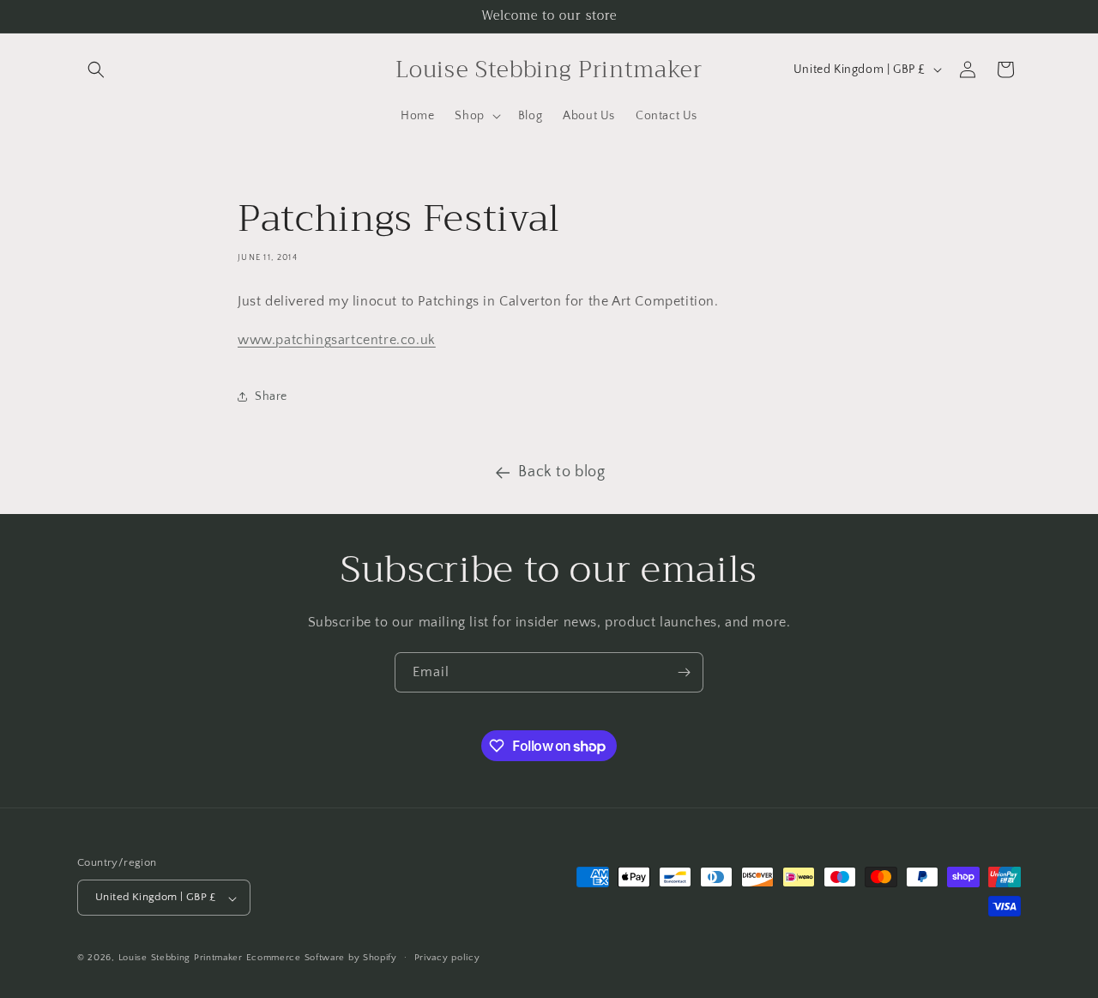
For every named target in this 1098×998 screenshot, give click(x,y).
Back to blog (561, 472)
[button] (96, 69)
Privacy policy (447, 958)
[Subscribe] (684, 672)
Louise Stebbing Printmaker (180, 958)
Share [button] (271, 396)
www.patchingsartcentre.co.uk (337, 340)
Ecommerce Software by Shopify (321, 958)
